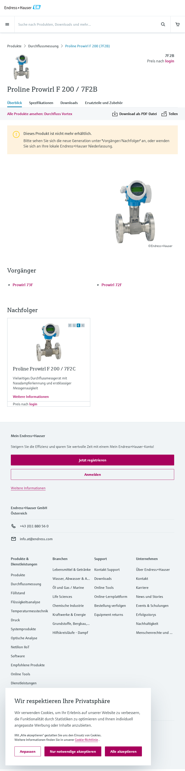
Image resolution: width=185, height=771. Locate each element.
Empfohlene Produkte (28, 665)
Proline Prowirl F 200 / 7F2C (44, 369)
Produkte (14, 46)
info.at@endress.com (36, 539)
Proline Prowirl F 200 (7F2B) (87, 46)
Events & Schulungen (152, 605)
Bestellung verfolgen (110, 605)
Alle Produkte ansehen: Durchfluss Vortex (39, 113)
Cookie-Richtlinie (86, 740)
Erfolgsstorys (146, 614)
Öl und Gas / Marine (68, 587)
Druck (15, 620)
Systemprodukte (23, 629)
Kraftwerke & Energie (69, 614)
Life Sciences (62, 596)
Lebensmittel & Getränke (72, 569)
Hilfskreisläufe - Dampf (70, 632)
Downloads (103, 578)
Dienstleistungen (24, 683)
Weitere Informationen (31, 396)
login (169, 60)
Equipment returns (108, 614)
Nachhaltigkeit (147, 623)
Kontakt (142, 578)
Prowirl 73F (23, 284)
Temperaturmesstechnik (29, 611)
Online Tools (20, 674)
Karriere (142, 587)
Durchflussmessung (43, 46)
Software (18, 656)
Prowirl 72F (112, 284)
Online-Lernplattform (110, 596)
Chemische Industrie (68, 605)
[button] (92, 460)
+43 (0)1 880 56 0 (34, 526)
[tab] (16, 103)
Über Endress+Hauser (153, 569)
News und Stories (149, 596)
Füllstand (18, 593)
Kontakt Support (107, 569)
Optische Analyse (24, 638)
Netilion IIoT (20, 647)
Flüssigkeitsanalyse (25, 602)
